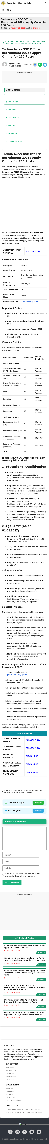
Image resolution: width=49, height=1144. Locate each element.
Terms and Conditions (14, 1100)
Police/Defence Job (33, 44)
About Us (9, 1088)
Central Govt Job (27, 41)
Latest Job (19, 44)
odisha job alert (11, 793)
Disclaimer (10, 1094)
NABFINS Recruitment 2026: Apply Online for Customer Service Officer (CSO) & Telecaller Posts (24, 973)
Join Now (38, 802)
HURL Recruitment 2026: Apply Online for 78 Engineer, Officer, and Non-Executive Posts (24, 1013)
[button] (45, 3)
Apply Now (41, 952)
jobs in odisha (10, 790)
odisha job (37, 790)
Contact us (10, 1091)
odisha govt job (24, 790)
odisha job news (26, 793)
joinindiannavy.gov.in (29, 302)
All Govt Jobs (11, 41)
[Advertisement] (24, 205)
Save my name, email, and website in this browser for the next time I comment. (22, 874)
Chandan (36, 28)
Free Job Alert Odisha (19, 3)
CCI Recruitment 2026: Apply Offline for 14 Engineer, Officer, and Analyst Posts (23, 1001)
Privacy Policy (11, 1097)
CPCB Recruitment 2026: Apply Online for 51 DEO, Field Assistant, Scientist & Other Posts (24, 959)
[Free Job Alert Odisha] (3, 3)
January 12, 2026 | (18, 28)
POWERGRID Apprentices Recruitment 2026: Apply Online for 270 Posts (24, 946)
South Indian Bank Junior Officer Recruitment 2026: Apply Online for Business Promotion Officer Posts (24, 987)
